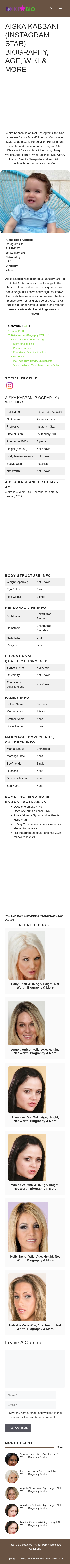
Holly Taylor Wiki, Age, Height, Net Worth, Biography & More (35, 1258)
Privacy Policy (41, 1544)
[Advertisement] (35, 105)
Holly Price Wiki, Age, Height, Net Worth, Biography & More (35, 985)
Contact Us (26, 1544)
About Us (14, 1544)
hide (26, 326)
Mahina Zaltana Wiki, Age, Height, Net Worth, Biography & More (35, 1186)
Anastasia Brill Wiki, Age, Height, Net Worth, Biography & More (35, 1119)
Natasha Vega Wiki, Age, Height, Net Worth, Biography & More (35, 1327)
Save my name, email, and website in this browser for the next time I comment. (35, 1415)
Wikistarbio (17, 920)
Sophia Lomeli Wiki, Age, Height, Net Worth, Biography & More (40, 1455)
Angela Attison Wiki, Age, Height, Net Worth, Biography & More (35, 1051)
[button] (51, 8)
